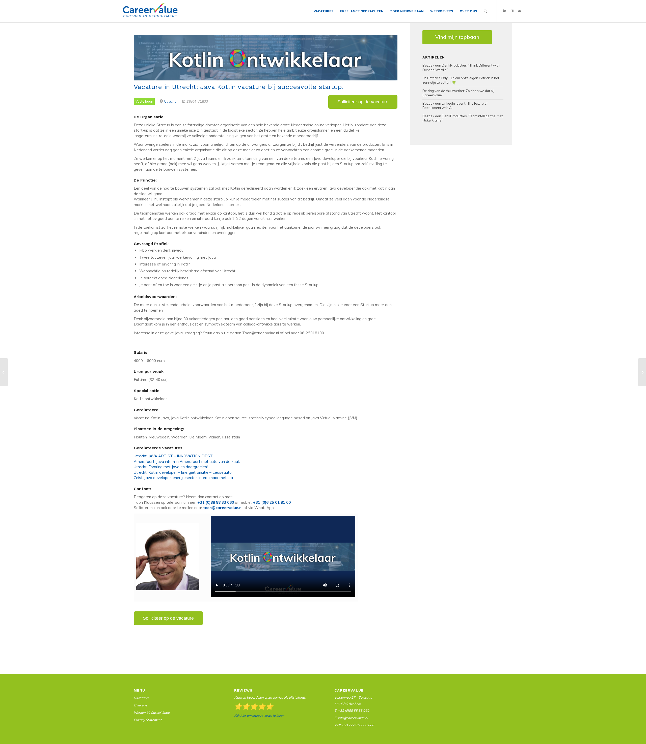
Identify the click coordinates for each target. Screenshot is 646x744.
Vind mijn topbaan (457, 37)
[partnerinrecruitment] (150, 12)
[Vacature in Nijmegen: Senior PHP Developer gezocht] (4, 372)
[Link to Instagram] (512, 11)
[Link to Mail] (520, 11)
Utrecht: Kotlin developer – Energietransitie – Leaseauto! (183, 472)
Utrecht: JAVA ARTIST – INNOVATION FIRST (173, 456)
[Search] (485, 11)
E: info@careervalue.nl (351, 718)
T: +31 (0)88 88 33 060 (351, 710)
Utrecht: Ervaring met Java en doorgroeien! (171, 466)
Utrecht (170, 101)
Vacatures (141, 698)
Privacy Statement (148, 720)
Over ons (140, 705)
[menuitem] (323, 11)
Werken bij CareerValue (152, 712)
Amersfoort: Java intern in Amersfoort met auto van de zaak (187, 461)
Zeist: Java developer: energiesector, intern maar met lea (183, 477)
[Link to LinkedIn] (504, 11)
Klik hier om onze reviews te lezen (259, 715)
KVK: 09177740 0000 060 (354, 725)
